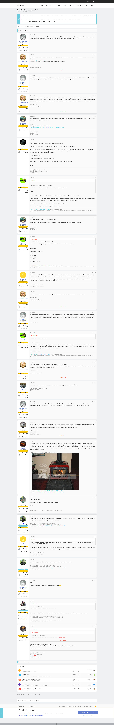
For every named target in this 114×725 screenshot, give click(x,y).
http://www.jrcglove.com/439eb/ (37, 60)
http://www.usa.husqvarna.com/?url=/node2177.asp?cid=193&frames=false (47, 127)
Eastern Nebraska (24, 455)
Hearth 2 (32, 706)
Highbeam (90, 689)
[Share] (93, 34)
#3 (95, 75)
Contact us (62, 706)
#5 (95, 116)
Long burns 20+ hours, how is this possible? (31, 688)
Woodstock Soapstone (35, 680)
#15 (95, 382)
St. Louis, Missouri (24, 192)
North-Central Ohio (24, 50)
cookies (28, 712)
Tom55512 (24, 676)
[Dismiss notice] (94, 16)
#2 (95, 54)
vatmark (90, 675)
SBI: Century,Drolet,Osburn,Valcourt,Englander (38, 685)
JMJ (22, 685)
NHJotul (23, 680)
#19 (95, 497)
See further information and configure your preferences (31, 715)
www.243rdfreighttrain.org (25, 618)
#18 (95, 441)
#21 (95, 536)
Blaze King (33, 690)
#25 (95, 626)
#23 (95, 580)
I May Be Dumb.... (26, 684)
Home (90, 706)
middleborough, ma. (24, 640)
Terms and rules (71, 706)
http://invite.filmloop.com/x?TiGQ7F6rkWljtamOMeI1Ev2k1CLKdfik (49, 490)
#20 (95, 516)
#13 (95, 332)
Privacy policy (80, 706)
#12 (95, 312)
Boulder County (25, 70)
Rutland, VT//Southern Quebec (26, 286)
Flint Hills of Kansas (24, 130)
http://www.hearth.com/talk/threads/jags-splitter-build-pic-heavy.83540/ (51, 525)
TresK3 (23, 671)
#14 (95, 362)
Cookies (21, 706)
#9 (95, 236)
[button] (61, 5)
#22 (95, 559)
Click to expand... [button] (62, 640)
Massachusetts (25, 436)
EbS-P (91, 670)
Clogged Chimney (26, 674)
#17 (95, 422)
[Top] (94, 706)
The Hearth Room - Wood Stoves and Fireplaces (41, 676)
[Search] (95, 5)
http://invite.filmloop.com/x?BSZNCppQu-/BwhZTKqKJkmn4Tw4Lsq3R (50, 492)
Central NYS (25, 511)
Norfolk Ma (25, 397)
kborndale (90, 685)
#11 (95, 291)
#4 (95, 95)
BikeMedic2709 (21, 11)
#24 (95, 601)
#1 (95, 34)
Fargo (23, 690)
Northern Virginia (24, 617)
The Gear (33, 671)
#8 (95, 217)
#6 (95, 139)
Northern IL (25, 532)
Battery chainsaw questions (28, 670)
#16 (95, 401)
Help (87, 706)
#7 (95, 177)
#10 (95, 272)
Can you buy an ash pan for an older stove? (31, 679)
